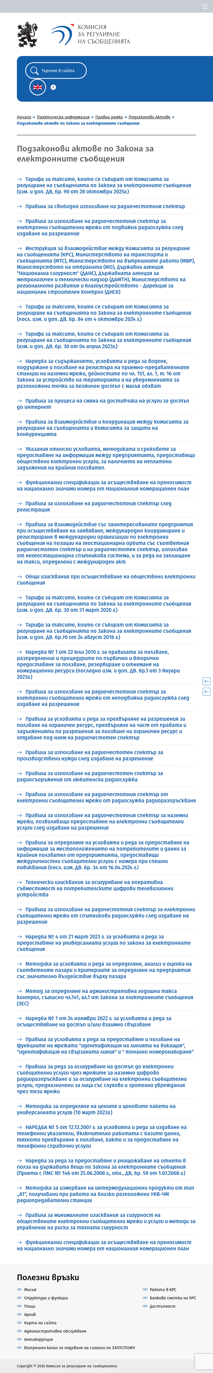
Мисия (30, 1289)
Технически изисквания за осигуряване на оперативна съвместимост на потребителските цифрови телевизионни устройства (95, 888)
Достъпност (163, 1306)
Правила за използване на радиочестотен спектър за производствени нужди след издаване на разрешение (90, 755)
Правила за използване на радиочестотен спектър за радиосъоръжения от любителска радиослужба (90, 776)
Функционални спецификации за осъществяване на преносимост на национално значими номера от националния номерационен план (104, 1245)
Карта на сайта (40, 1322)
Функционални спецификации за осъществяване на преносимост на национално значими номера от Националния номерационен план (104, 485)
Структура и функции (46, 1297)
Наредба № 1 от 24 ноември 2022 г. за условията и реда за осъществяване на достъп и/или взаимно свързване (94, 1021)
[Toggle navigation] (205, 6)
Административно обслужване (55, 1331)
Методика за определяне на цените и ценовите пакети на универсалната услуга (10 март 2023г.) (96, 1109)
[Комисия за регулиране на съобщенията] (27, 34)
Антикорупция (38, 1339)
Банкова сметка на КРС (173, 1297)
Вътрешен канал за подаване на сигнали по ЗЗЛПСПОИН (79, 1347)
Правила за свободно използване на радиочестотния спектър (104, 206)
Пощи (29, 1306)
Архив (30, 1314)
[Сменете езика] (37, 87)
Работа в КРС (163, 1289)
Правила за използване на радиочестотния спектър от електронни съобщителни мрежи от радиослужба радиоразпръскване (106, 797)
